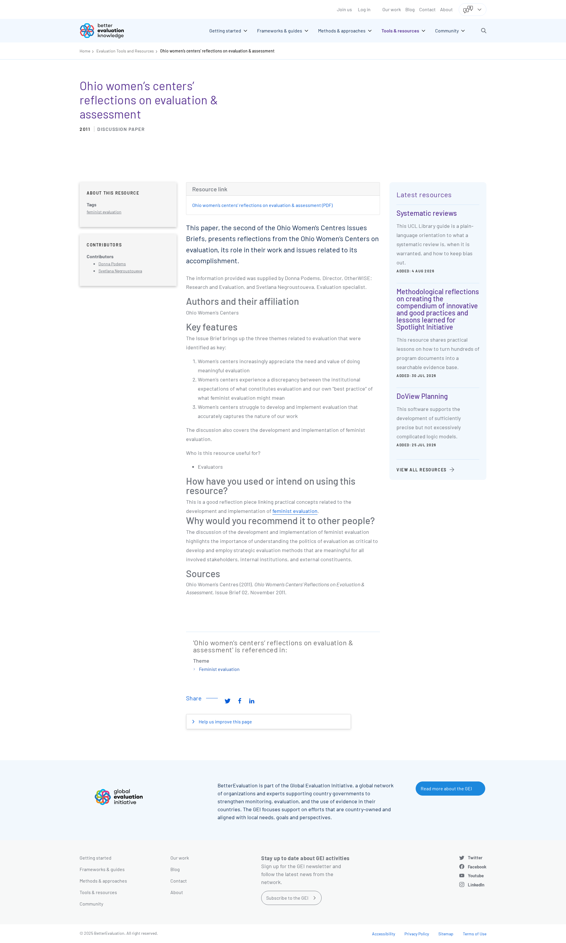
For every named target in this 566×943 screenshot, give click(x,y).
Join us (344, 9)
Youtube (476, 875)
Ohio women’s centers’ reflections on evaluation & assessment (217, 50)
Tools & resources (98, 892)
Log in (364, 9)
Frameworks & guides (102, 869)
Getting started (95, 857)
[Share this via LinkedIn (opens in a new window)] (251, 700)
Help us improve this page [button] (225, 721)
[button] (483, 30)
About (446, 9)
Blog (410, 9)
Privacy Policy (416, 933)
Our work (391, 9)
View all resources (421, 469)
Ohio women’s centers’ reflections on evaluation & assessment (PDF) (262, 205)
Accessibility (383, 933)
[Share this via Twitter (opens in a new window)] (227, 700)
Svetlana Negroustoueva (120, 270)
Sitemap (445, 933)
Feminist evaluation (219, 669)
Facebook (477, 866)
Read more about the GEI (446, 788)
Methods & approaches (103, 880)
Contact (427, 9)
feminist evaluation (294, 511)
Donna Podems (112, 263)
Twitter (475, 857)
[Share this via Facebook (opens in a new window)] (239, 700)
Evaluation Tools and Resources (125, 50)
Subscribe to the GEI (287, 898)
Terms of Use (474, 933)
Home (85, 50)
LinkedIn (476, 884)
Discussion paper (121, 129)
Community (91, 903)
